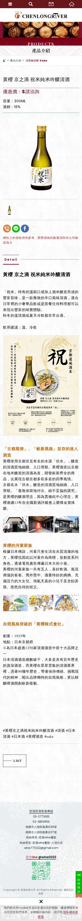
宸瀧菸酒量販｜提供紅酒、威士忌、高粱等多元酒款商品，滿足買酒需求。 (41, 15)
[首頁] (4, 60)
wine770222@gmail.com (41, 848)
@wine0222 (47, 857)
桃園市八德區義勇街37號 (41, 832)
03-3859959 (41, 822)
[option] (41, 154)
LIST (17, 761)
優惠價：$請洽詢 (21, 91)
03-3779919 (41, 817)
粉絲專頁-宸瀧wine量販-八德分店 (41, 843)
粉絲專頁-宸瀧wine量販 (41, 837)
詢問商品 (78, 885)
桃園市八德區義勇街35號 (41, 827)
